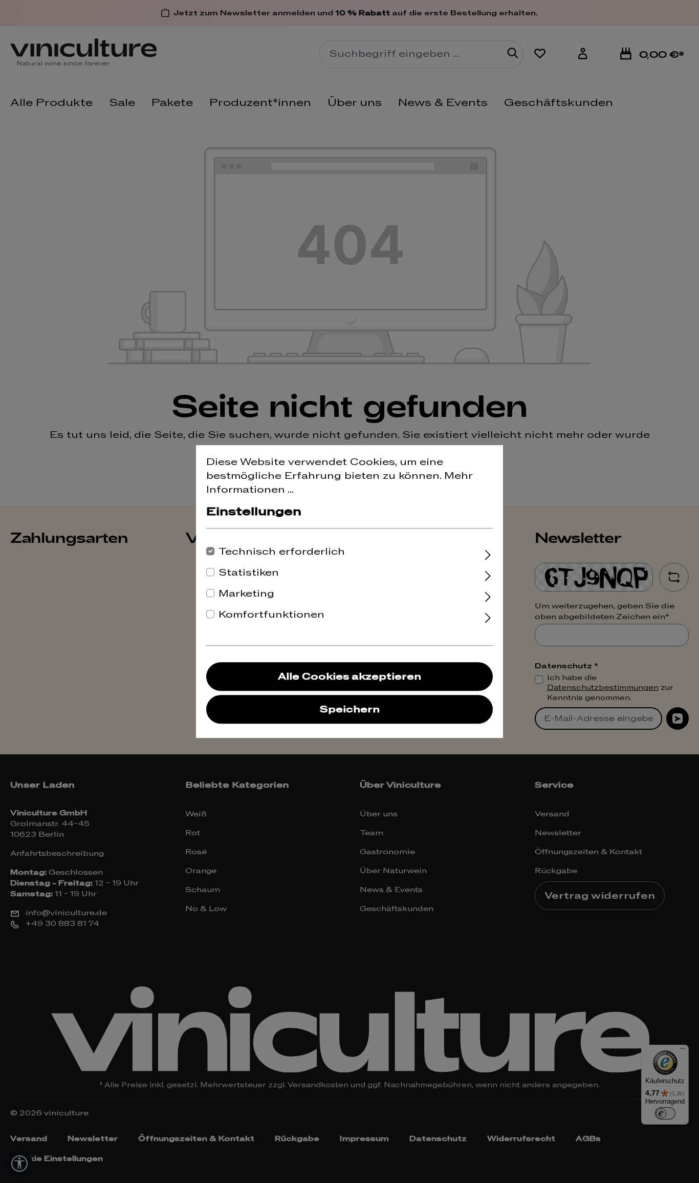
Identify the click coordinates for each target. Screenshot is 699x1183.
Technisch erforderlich (282, 552)
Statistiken (249, 573)
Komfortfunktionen (271, 615)
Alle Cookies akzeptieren (349, 677)
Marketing (246, 594)
